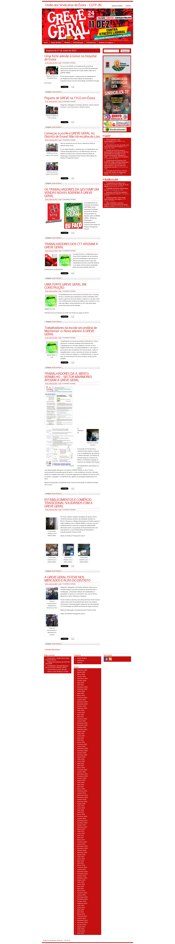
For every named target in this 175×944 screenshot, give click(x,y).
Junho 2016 (81, 859)
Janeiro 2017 (81, 844)
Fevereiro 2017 (82, 842)
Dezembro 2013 (82, 920)
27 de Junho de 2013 (51, 63)
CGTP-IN (128, 5)
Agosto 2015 (81, 880)
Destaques (80, 660)
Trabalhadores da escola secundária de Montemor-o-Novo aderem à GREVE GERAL (70, 331)
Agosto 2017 (81, 829)
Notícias (67, 42)
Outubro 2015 (81, 876)
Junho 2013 (81, 931)
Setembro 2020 (82, 755)
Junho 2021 (81, 736)
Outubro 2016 (81, 850)
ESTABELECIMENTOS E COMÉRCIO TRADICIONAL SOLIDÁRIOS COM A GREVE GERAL (68, 503)
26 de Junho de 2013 (51, 140)
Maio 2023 (80, 693)
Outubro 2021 (81, 727)
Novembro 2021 (82, 725)
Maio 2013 (80, 933)
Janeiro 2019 (81, 793)
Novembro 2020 (82, 750)
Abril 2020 (80, 765)
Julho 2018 (80, 806)
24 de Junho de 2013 (51, 337)
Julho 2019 (80, 782)
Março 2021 (81, 742)
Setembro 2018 (82, 801)
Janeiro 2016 (81, 869)
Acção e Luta (111, 179)
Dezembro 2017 (82, 820)
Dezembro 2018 (82, 795)
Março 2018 (81, 814)
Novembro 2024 (82, 678)
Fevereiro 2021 (82, 744)
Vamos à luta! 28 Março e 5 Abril (57, 671)
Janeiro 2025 (81, 676)
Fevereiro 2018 (82, 816)
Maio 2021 (80, 738)
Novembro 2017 (82, 823)
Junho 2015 (81, 884)
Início (46, 42)
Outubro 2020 (81, 753)
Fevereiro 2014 (82, 916)
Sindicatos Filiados (117, 5)
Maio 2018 (80, 810)
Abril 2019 (80, 787)
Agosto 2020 (81, 757)
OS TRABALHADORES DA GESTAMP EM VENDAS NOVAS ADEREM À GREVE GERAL (71, 193)
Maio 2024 (80, 683)
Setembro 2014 (82, 903)
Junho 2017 (81, 833)
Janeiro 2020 (81, 772)
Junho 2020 (81, 761)
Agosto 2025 (81, 672)
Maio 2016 (80, 861)
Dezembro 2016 (82, 846)
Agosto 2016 (81, 854)
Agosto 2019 (81, 780)
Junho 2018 (81, 808)
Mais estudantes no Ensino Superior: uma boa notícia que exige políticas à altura (116, 204)
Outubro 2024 (81, 680)
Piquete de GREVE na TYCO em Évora (69, 98)
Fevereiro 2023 (82, 697)
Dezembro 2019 (82, 774)
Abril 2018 (80, 812)
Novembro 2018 (82, 797)
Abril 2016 (80, 863)
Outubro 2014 (81, 901)
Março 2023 (81, 695)
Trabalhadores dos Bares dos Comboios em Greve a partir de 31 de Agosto (116, 184)
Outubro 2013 (81, 924)
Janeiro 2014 (81, 918)
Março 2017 (81, 840)
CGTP (107, 136)
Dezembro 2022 (82, 702)
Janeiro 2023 (81, 700)
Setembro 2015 (82, 878)
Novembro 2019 (82, 776)
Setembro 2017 (82, 827)
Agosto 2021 (81, 731)
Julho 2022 (80, 710)
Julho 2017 (80, 831)
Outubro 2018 (81, 799)
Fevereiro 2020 (82, 770)
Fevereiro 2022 (82, 719)
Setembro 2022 (82, 708)
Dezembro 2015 (82, 871)
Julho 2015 (80, 882)
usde (59, 63)
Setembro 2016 (82, 852)
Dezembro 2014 (82, 897)
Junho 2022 (81, 712)
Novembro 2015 (82, 873)
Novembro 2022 (82, 704)
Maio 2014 (80, 910)
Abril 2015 (80, 888)
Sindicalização (78, 42)
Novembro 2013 (82, 922)
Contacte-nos (91, 42)
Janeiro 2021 (81, 746)
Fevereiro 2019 (82, 791)
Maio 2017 (80, 835)
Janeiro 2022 (81, 721)
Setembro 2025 (82, 670)
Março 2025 (81, 674)
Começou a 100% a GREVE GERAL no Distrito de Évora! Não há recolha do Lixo (72, 135)
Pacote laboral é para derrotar (57, 669)
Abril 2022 (80, 716)
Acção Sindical (56, 42)
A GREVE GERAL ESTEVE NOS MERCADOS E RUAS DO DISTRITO (67, 579)
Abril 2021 (80, 740)
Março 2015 (81, 890)
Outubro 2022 (81, 706)
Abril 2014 (80, 912)
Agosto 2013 (81, 927)
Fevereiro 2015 (82, 893)
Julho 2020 (80, 759)
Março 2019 (81, 789)
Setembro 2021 (82, 729)
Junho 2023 (81, 691)
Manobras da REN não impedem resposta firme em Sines (115, 193)
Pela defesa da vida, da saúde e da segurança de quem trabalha (116, 145)
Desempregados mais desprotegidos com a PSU (112, 140)
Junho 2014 (81, 907)
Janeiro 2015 (81, 895)
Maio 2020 (80, 763)
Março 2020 (81, 767)
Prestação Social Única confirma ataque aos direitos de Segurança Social (115, 172)
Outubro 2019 (81, 778)
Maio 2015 (80, 886)
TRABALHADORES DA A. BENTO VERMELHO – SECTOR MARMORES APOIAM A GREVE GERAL (68, 377)
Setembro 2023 (82, 689)
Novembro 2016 (82, 848)
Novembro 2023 (82, 687)
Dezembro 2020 (82, 748)
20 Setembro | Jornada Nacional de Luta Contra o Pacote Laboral (56, 666)
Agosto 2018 (81, 803)
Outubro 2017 (81, 825)
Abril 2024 (80, 685)
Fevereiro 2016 (82, 867)
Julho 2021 (80, 733)
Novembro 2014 (82, 899)
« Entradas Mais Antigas (52, 649)
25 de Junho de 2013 (51, 199)
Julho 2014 (80, 905)
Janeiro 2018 (81, 818)
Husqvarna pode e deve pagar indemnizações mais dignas (115, 198)
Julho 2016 (80, 857)
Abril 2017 (80, 837)
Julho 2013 (80, 929)
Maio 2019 (80, 784)
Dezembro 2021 (82, 723)
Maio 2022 (80, 714)
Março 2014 (81, 914)
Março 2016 (81, 865)
